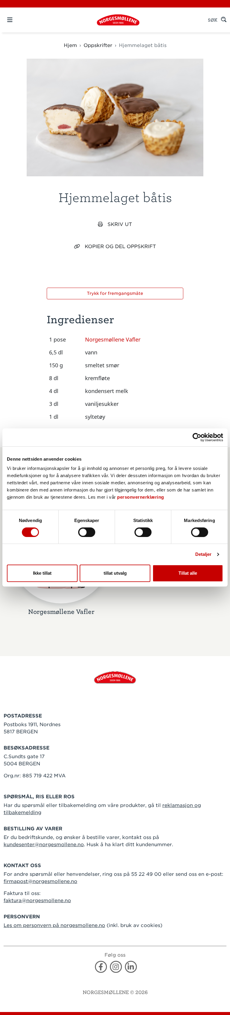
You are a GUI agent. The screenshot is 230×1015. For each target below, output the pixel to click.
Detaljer (203, 554)
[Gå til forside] (115, 677)
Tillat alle (187, 573)
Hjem (70, 45)
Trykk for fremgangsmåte (115, 293)
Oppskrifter (98, 45)
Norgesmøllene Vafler (112, 339)
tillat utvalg (115, 573)
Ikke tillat (42, 573)
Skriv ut (120, 224)
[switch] (86, 532)
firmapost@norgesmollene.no (40, 881)
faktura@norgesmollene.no (37, 900)
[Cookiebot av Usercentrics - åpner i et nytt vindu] (197, 437)
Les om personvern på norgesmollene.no (54, 925)
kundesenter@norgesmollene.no (44, 844)
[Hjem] (118, 20)
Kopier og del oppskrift (120, 246)
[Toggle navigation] (20, 20)
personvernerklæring (140, 497)
